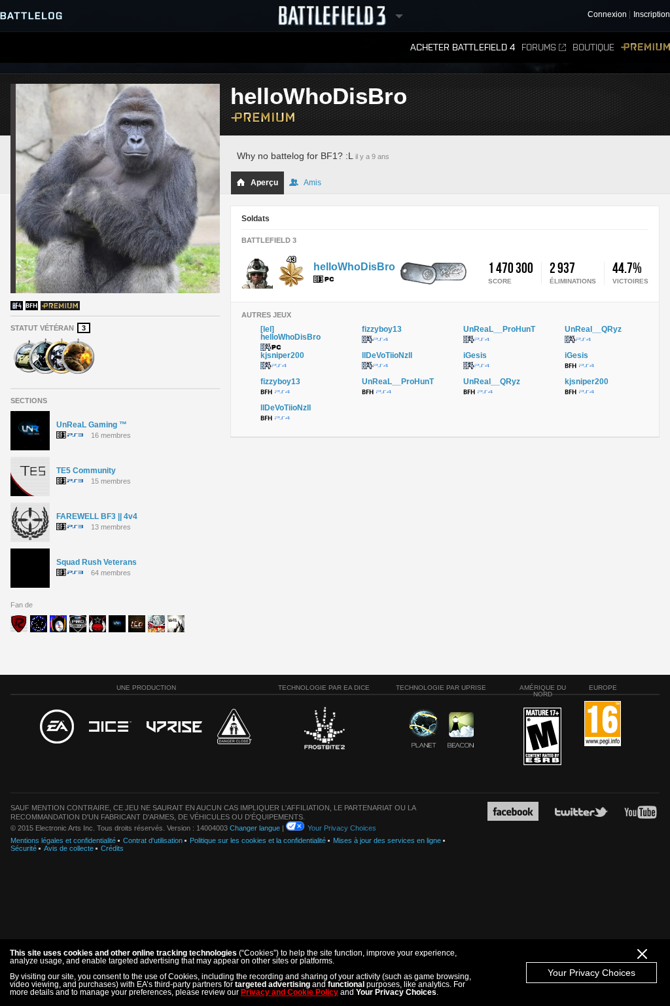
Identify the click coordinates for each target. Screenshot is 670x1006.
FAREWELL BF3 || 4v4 (96, 516)
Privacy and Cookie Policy (289, 992)
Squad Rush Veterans (96, 562)
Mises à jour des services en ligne (387, 840)
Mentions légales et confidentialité (63, 840)
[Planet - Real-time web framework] (423, 728)
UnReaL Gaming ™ (91, 424)
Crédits (112, 848)
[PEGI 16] (602, 724)
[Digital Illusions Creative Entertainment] (110, 727)
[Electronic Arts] (57, 727)
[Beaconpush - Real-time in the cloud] (461, 730)
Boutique (593, 47)
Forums (538, 47)
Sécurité (23, 848)
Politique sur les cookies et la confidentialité (258, 840)
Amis (312, 182)
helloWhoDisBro (354, 266)
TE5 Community (86, 470)
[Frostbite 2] (324, 729)
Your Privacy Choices (591, 972)
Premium (645, 47)
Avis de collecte (69, 848)
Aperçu (264, 182)
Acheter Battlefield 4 (462, 47)
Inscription (651, 14)
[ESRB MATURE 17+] (542, 737)
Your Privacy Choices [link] (342, 828)
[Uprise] (174, 727)
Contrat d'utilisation (153, 840)
